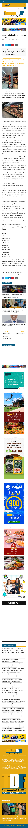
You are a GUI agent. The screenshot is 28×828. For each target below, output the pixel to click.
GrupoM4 (14, 697)
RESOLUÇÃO (18, 717)
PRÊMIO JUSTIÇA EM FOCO (6, 715)
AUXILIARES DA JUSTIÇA (21, 657)
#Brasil (3, 648)
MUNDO (12, 710)
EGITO (16, 679)
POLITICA (3, 714)
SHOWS (11, 721)
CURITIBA (8, 672)
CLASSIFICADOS (5, 666)
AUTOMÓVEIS (13, 657)
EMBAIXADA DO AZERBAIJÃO (7, 683)
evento (16, 690)
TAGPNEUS (12, 723)
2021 (19, 650)
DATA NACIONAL (5, 674)
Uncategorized (11, 8)
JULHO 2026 (14, 703)
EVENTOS (20, 690)
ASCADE (8, 657)
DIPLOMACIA (4, 677)
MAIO (23, 706)
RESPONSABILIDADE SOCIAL (7, 719)
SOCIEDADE (4, 723)
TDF (18, 723)
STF (8, 723)
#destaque (13, 648)
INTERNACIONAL (5, 701)
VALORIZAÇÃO (11, 726)
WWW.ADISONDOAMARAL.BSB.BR (8, 730)
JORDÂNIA (4, 703)
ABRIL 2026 (22, 652)
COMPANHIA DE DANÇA (6, 668)
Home (10, 826)
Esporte (11, 688)
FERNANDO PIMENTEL (6, 694)
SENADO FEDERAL (5, 721)
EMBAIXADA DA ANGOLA (6, 681)
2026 (8, 652)
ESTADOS (16, 688)
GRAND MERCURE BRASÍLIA (6, 697)
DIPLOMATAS (10, 677)
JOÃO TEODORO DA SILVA (20, 701)
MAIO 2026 (4, 708)
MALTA (8, 708)
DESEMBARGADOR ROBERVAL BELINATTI (9, 675)
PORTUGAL (21, 714)
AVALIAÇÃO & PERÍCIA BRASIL (7, 659)
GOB (15, 695)
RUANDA (14, 719)
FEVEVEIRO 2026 (19, 694)
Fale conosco (16, 826)
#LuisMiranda (19, 648)
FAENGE (15, 692)
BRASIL (17, 661)
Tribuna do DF (5, 726)
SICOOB (14, 721)
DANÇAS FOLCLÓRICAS (15, 672)
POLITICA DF (9, 714)
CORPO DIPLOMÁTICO (14, 670)
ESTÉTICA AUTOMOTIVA (6, 690)
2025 (6, 652)
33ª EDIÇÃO (12, 652)
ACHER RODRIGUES (11, 654)
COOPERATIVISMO (21, 668)
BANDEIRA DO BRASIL (5, 661)
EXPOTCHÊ (4, 692)
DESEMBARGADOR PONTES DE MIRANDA (16, 674)
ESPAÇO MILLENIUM (5, 688)
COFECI (16, 666)
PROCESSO (14, 715)
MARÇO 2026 (13, 708)
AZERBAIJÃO (15, 659)
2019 (13, 650)
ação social (4, 654)
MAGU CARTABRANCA (16, 706)
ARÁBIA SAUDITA (19, 655)
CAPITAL (21, 663)
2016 (10, 650)
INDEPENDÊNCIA (5, 699)
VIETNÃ (21, 726)
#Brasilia (8, 648)
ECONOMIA (11, 679)
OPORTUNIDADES (12, 712)
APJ (14, 655)
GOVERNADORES (20, 695)
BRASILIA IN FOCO (5, 663)
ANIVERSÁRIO (4, 655)
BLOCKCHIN (13, 661)
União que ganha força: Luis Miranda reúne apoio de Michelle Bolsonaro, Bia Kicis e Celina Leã (14, 818)
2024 (3, 652)
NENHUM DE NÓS (5, 712)
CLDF (10, 666)
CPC (20, 670)
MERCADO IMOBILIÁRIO (6, 710)
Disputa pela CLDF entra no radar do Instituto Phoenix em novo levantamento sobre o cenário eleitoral (13, 63)
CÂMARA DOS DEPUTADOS (14, 663)
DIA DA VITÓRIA (19, 675)
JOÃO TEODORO (12, 701)
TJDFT (22, 723)
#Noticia (4, 650)
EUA (12, 690)
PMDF (22, 712)
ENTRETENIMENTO (16, 686)
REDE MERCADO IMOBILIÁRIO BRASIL (8, 717)
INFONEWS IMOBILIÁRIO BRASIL (14, 699)
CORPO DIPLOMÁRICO (6, 670)
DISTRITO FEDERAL (17, 677)
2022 (22, 650)
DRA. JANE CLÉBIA (5, 679)
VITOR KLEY (4, 728)
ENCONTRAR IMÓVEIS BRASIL (7, 686)
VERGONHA (17, 726)
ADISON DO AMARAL (19, 654)
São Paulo (19, 719)
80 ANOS (17, 652)
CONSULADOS (14, 668)
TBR (16, 723)
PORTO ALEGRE (14, 714)
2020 (16, 650)
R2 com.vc (19, 715)
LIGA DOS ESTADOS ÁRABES (7, 706)
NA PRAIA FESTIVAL (19, 710)
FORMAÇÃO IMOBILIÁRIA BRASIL (7, 695)
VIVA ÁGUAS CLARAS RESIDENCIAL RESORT (14, 728)
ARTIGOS (3, 657)
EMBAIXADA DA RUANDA (16, 681)
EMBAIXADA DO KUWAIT (17, 683)
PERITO (18, 712)
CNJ (12, 666)
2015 (7, 650)
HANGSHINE (19, 697)
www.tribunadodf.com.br (7, 41)
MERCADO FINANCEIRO (20, 708)
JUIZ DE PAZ (9, 703)
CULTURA (3, 672)
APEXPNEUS (10, 655)
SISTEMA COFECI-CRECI (21, 721)
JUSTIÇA (19, 703)
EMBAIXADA (20, 679)
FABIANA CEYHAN (10, 692)
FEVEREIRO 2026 (13, 694)
